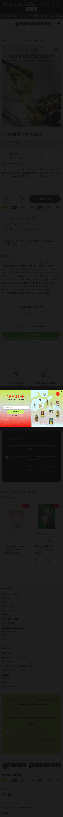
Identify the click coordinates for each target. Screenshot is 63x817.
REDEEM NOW (16, 411)
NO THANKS (15, 415)
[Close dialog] (61, 392)
